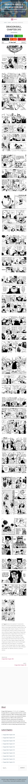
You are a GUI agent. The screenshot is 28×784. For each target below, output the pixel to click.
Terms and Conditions (16, 781)
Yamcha (16, 648)
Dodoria (6, 632)
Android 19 (4, 625)
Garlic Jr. (23, 633)
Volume (6, 646)
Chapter (12, 628)
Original (4, 641)
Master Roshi (14, 638)
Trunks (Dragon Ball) (10, 645)
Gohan (3, 635)
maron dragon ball (6, 638)
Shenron (14, 643)
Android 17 (15, 624)
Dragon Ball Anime (6, 633)
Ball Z (23, 625)
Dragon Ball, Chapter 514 (9, 753)
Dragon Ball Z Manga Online (14, 5)
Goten (9, 635)
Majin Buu (17, 637)
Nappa (12, 640)
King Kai (18, 635)
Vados (19, 645)
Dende (19, 630)
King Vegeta (8, 637)
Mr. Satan (8, 640)
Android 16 (9, 624)
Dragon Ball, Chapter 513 (9, 756)
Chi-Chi (21, 628)
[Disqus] (14, 686)
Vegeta (23, 645)
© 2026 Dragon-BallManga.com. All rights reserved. (14, 779)
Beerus (3, 627)
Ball (15, 625)
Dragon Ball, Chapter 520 (9, 734)
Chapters (17, 628)
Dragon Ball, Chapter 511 (9, 762)
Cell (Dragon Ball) (6, 628)
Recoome (10, 643)
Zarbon (3, 650)
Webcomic (15, 646)
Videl (3, 646)
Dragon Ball (22, 632)
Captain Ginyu (20, 627)
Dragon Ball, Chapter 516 (9, 746)
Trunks (3, 645)
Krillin (13, 637)
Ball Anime (19, 625)
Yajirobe (11, 648)
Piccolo (15, 641)
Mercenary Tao (20, 638)
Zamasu (21, 648)
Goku (6, 635)
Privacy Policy (6, 781)
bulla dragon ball (9, 627)
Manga (21, 637)
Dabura (16, 630)
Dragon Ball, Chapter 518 (9, 740)
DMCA (23, 781)
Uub (16, 645)
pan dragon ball (9, 641)
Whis (19, 646)
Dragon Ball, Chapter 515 (9, 750)
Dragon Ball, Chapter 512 (9, 759)
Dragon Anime (16, 632)
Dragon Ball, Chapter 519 (9, 737)
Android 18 (20, 624)
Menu (15, 19)
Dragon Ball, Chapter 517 (9, 743)
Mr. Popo (4, 640)
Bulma (15, 627)
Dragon (10, 632)
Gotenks (13, 635)
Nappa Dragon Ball (19, 640)
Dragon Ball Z (14, 633)
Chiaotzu (11, 630)
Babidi (12, 625)
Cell (25, 627)
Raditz (5, 643)
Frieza (19, 633)
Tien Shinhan (20, 643)
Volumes (10, 646)
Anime (8, 625)
